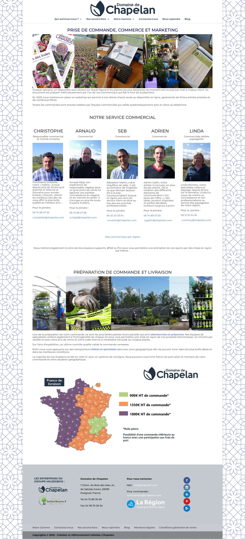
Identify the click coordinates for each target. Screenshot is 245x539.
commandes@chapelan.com (144, 495)
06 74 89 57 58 (78, 212)
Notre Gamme (122, 19)
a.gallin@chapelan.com (158, 220)
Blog (187, 19)
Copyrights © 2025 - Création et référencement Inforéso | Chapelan (73, 535)
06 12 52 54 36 (189, 215)
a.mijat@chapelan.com (83, 217)
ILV (111, 248)
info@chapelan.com (146, 485)
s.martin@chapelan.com (121, 220)
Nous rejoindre (171, 19)
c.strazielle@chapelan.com (48, 217)
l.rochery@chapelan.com (196, 220)
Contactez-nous (148, 19)
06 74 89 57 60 (152, 215)
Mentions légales (144, 527)
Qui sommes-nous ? (66, 19)
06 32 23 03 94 (115, 215)
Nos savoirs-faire (96, 19)
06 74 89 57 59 (41, 212)
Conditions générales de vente (177, 527)
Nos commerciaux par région (122, 236)
